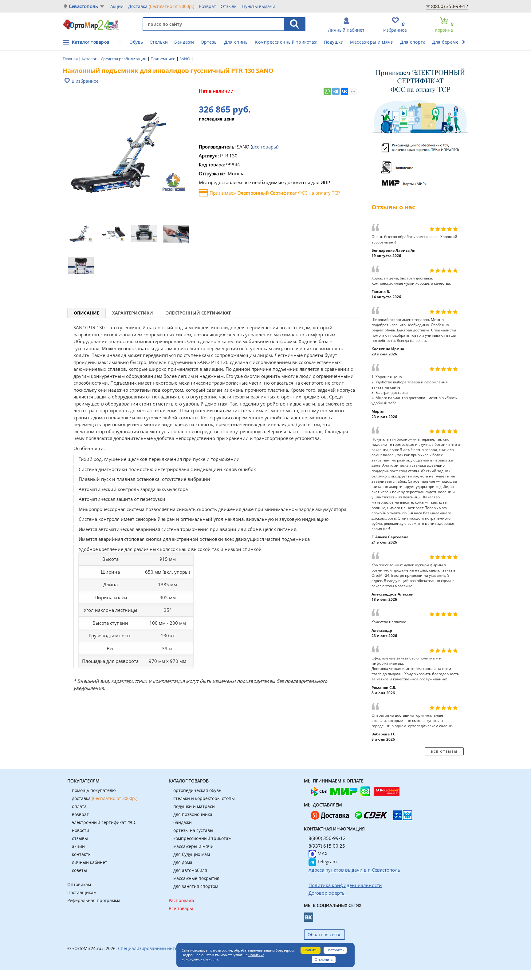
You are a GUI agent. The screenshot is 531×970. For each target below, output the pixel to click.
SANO (185, 58)
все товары (264, 147)
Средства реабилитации (124, 58)
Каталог (90, 58)
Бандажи (184, 42)
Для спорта (413, 42)
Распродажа (181, 900)
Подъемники (163, 58)
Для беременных (451, 42)
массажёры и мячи (193, 846)
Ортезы (209, 42)
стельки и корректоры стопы (204, 798)
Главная (71, 58)
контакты (82, 854)
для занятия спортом (195, 886)
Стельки (159, 42)
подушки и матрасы (194, 806)
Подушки (334, 42)
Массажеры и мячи (372, 42)
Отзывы (229, 6)
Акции (117, 6)
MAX (322, 853)
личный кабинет (89, 862)
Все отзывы (444, 751)
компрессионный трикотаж (202, 838)
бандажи (182, 822)
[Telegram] (336, 91)
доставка (104, 798)
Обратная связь (324, 934)
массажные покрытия (196, 878)
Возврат (207, 6)
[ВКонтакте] (344, 91)
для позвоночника (192, 814)
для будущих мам (191, 854)
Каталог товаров (90, 42)
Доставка (161, 6)
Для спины (236, 42)
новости (80, 830)
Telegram (326, 861)
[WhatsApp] (327, 91)
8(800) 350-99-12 (449, 6)
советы (79, 870)
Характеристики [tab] (132, 313)
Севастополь (83, 6)
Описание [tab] (86, 313)
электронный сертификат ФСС (104, 822)
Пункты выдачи (258, 6)
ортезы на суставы (193, 830)
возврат (80, 814)
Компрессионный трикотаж (286, 42)
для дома (182, 862)
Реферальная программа (93, 900)
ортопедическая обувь (197, 790)
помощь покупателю (94, 790)
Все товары (181, 908)
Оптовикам (79, 884)
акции (78, 846)
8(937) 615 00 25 (327, 846)
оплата (79, 806)
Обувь (136, 42)
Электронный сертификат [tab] (198, 313)
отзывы (80, 838)
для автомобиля (190, 870)
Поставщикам (81, 892)
